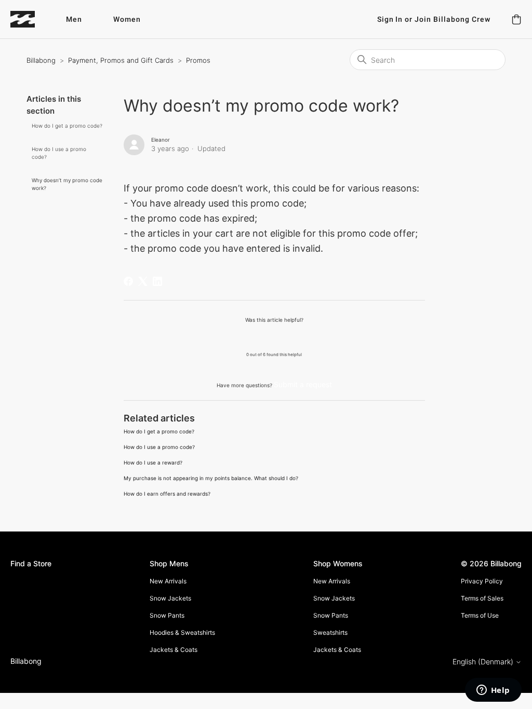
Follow (404, 142)
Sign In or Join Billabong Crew (433, 19)
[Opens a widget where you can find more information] (493, 691)
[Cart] (516, 19)
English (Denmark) (484, 662)
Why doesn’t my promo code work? (67, 184)
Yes (247, 336)
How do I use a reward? (153, 462)
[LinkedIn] (157, 281)
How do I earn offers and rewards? (167, 493)
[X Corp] (143, 281)
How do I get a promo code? (67, 125)
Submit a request (303, 384)
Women (127, 19)
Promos (198, 60)
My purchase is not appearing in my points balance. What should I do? (211, 478)
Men (74, 19)
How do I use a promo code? (59, 153)
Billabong (41, 60)
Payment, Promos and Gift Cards (121, 60)
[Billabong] (22, 19)
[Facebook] (128, 281)
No (301, 336)
